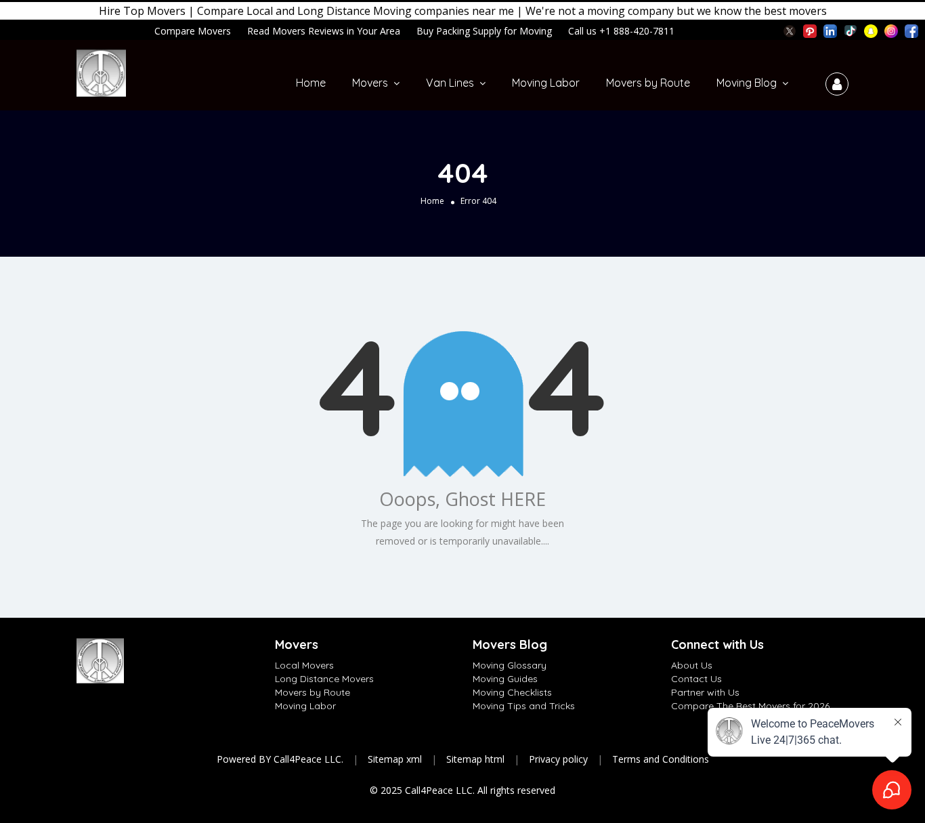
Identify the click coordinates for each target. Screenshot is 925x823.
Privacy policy (558, 759)
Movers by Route (648, 82)
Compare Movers (192, 30)
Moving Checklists (512, 692)
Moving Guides (505, 679)
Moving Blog (746, 82)
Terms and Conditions (660, 759)
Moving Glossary (509, 665)
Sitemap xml (395, 759)
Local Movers (304, 665)
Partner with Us (705, 692)
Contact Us (696, 679)
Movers (370, 82)
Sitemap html (475, 759)
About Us (691, 665)
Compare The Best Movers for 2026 (750, 706)
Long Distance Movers (324, 679)
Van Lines (450, 82)
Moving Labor (546, 82)
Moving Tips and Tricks (524, 706)
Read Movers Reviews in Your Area (323, 30)
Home (311, 82)
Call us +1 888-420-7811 (621, 30)
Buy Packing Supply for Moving (484, 30)
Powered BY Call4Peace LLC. (280, 759)
